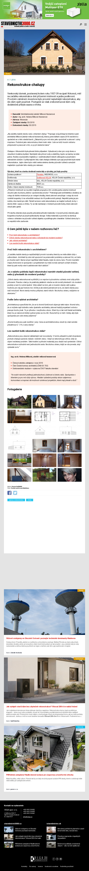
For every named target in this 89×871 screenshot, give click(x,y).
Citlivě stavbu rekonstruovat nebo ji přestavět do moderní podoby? (36, 238)
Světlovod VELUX (44, 178)
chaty (29, 500)
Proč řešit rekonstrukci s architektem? (24, 235)
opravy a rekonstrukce (16, 500)
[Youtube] (60, 859)
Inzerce (40, 866)
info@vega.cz (27, 817)
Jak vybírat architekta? (18, 240)
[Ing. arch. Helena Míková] (70, 475)
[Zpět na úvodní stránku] (18, 24)
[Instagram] (57, 859)
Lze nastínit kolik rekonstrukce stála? (24, 243)
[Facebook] (53, 859)
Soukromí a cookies (51, 866)
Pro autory (32, 866)
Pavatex (40, 174)
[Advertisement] (44, 526)
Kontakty (24, 866)
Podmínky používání (66, 866)
